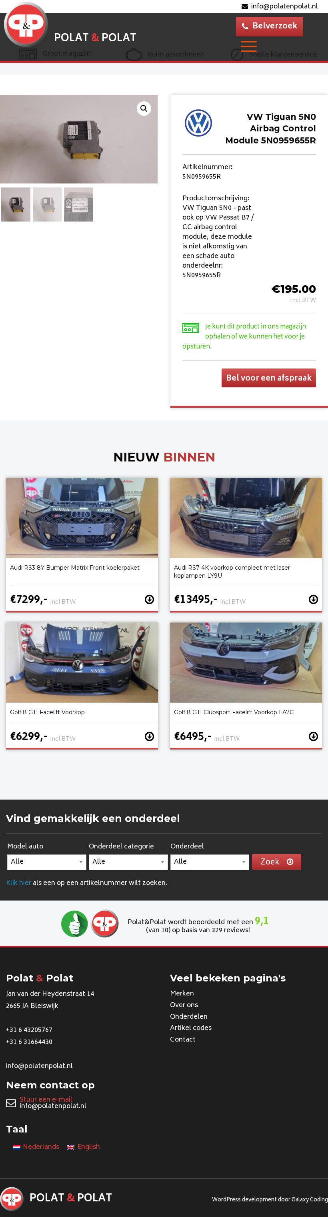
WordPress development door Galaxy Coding (270, 1200)
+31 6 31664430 (29, 1042)
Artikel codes (191, 1028)
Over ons (184, 1005)
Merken (182, 993)
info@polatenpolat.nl (284, 6)
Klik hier (18, 883)
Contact (183, 1040)
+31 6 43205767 (29, 1030)
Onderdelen (189, 1017)
